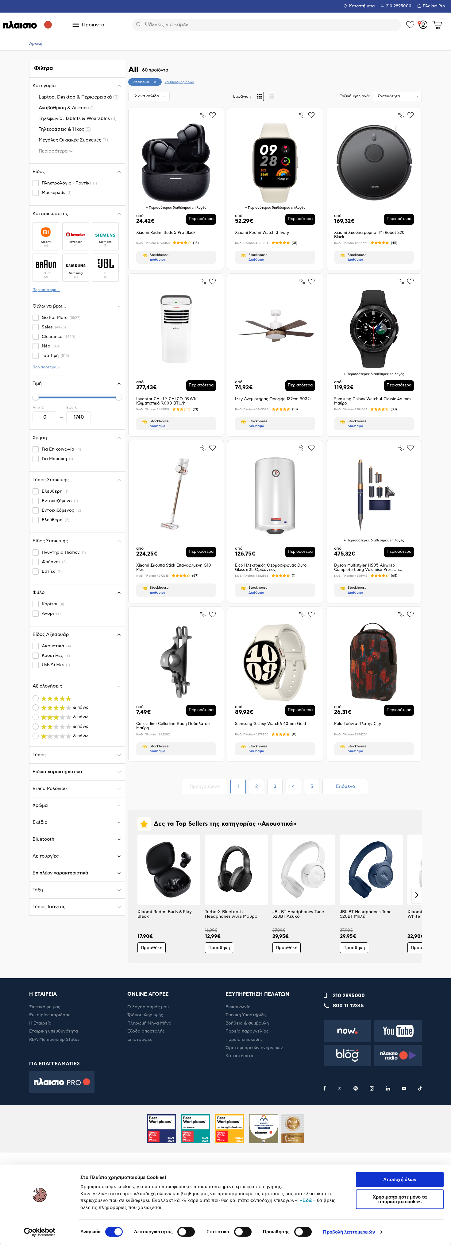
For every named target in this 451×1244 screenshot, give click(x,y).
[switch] (186, 1232)
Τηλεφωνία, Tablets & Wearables (78, 118)
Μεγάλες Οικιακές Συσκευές (73, 139)
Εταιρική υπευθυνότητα (53, 1031)
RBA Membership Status (54, 1039)
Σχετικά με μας (44, 1007)
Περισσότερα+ (46, 290)
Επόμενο (345, 786)
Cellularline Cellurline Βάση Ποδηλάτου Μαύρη (173, 726)
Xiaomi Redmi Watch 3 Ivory (262, 233)
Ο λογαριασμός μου (148, 1007)
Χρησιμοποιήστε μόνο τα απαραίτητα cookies (400, 1199)
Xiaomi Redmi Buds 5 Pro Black (165, 233)
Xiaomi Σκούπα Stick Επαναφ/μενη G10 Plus (173, 568)
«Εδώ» (308, 1200)
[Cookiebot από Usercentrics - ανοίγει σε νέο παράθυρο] (40, 1232)
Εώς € (71, 407)
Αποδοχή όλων (399, 1179)
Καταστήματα (362, 6)
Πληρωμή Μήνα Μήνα (149, 1023)
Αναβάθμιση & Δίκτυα (66, 107)
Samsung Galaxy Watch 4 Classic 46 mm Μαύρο (372, 401)
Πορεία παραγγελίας (247, 1031)
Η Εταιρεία (40, 1023)
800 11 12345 (348, 1005)
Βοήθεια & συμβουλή (247, 1023)
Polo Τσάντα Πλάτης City (357, 724)
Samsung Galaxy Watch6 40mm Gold (270, 724)
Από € (38, 407)
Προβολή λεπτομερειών (349, 1231)
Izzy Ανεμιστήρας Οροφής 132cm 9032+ (273, 399)
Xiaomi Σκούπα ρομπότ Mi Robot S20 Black (369, 235)
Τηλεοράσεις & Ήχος (65, 129)
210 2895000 (349, 995)
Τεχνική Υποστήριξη (246, 1015)
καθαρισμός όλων (179, 82)
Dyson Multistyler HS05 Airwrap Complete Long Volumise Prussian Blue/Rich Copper (366, 568)
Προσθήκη (151, 948)
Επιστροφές (139, 1039)
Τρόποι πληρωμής (145, 1015)
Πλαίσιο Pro (434, 6)
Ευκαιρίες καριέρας (50, 1015)
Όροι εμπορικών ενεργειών (254, 1048)
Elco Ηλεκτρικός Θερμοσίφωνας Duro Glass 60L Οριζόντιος (270, 568)
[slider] (36, 397)
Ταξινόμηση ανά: (355, 96)
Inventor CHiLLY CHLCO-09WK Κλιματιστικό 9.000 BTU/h (166, 401)
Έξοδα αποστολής (146, 1031)
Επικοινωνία (238, 1007)
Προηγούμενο (208, 786)
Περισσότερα (53, 151)
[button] (133, 895)
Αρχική (35, 44)
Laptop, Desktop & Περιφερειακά (79, 96)
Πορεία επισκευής (244, 1039)
